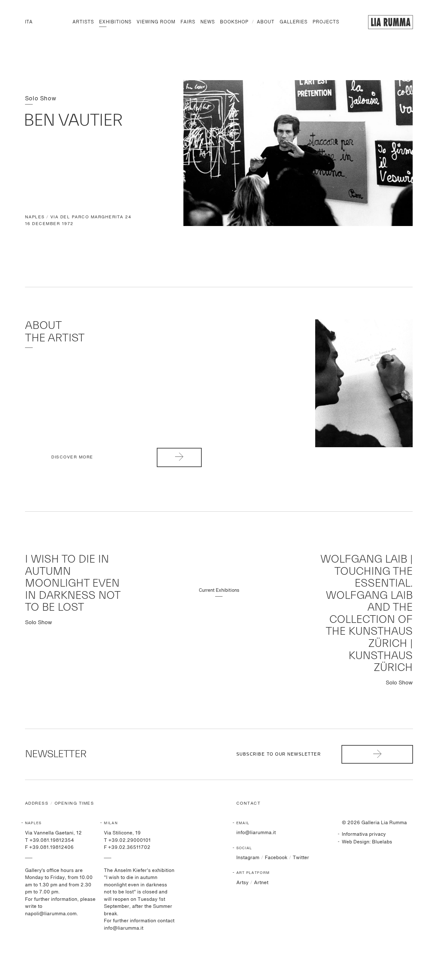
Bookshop (234, 22)
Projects (326, 22)
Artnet (261, 882)
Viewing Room (156, 22)
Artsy (242, 882)
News (207, 22)
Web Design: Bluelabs (367, 842)
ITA (28, 22)
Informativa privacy (364, 834)
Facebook (276, 857)
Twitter (301, 857)
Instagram (247, 857)
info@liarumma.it (256, 832)
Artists (83, 22)
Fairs (188, 22)
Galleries (293, 22)
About (265, 22)
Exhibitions (115, 22)
